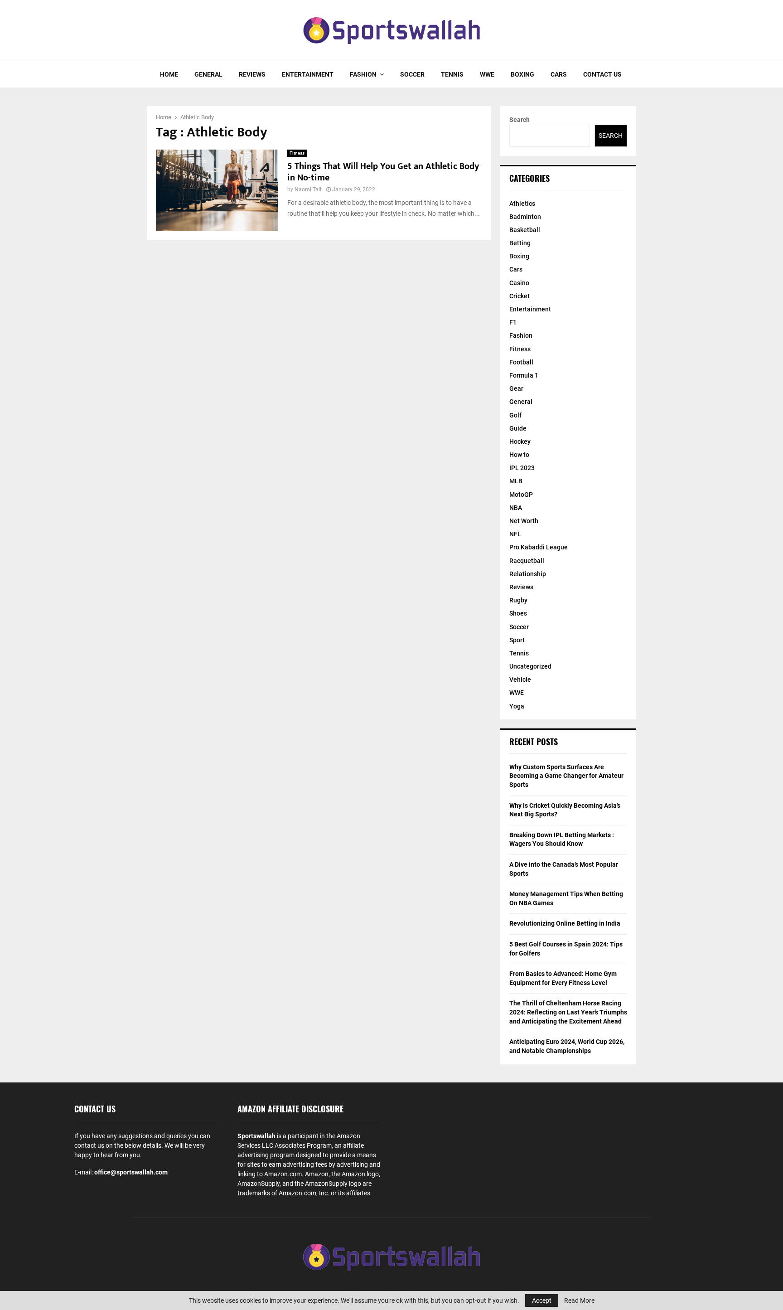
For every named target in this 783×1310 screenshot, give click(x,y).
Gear (516, 388)
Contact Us (602, 74)
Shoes (518, 613)
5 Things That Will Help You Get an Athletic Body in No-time (383, 172)
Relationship (527, 573)
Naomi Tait (308, 189)
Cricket (519, 296)
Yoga (516, 706)
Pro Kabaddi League (538, 547)
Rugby (518, 600)
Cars (559, 74)
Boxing (522, 74)
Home (169, 74)
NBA (515, 507)
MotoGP (521, 494)
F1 (513, 322)
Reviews (252, 74)
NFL (515, 534)
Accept (541, 1300)
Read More (579, 1300)
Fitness (297, 152)
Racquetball (526, 560)
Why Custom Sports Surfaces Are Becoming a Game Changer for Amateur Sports (566, 775)
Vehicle (520, 679)
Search (519, 119)
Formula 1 (523, 375)
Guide (518, 428)
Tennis (452, 74)
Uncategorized (530, 666)
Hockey (520, 441)
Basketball (524, 229)
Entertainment (308, 74)
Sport (517, 640)
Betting (520, 243)
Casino (519, 282)
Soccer (412, 74)
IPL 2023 (522, 467)
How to (519, 454)
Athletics (522, 203)
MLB (515, 481)
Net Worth (523, 520)
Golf (515, 415)
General (208, 74)
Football (521, 362)
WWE (487, 74)
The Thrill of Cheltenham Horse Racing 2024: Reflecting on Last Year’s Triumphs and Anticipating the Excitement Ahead (568, 1011)
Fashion (363, 74)
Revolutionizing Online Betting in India (564, 923)
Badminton (525, 216)
